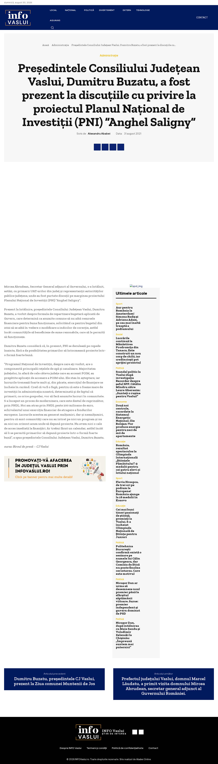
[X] (105, 147)
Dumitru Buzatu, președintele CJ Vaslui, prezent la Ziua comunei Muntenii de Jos (54, 681)
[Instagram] (212, 3)
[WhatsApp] (120, 147)
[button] (52, 27)
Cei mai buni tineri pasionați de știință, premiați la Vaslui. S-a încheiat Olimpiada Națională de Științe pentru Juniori (127, 523)
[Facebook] (208, 3)
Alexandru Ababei (99, 133)
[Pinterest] (113, 147)
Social (119, 334)
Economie (121, 402)
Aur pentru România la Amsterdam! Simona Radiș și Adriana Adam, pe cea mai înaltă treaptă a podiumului (128, 318)
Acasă (45, 45)
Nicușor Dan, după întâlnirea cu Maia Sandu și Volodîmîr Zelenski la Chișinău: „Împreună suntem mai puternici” (128, 635)
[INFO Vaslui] (18, 17)
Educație (121, 441)
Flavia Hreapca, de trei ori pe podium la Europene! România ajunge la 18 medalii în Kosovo (127, 491)
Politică (120, 368)
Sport (119, 304)
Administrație (60, 45)
